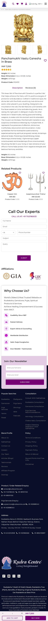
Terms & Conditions (33, 438)
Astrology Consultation (34, 416)
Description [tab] (17, 88)
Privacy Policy (30, 442)
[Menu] (46, 4)
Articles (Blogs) (7, 458)
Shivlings (17, 408)
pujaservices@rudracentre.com (14, 504)
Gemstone (5, 403)
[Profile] (26, 4)
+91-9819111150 (23, 492)
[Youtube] (9, 576)
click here (36, 610)
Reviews (4, 466)
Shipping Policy (31, 446)
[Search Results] (13, 4)
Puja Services (4, 408)
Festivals (16, 416)
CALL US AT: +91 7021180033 (24, 216)
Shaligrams (17, 399)
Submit (24, 258)
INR (39, 4)
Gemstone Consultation (34, 406)
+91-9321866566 (23, 533)
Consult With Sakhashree (35, 398)
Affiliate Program (8, 471)
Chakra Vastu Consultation (35, 421)
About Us (5, 438)
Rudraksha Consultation (34, 402)
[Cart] (22, 4)
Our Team (5, 454)
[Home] (4, 4)
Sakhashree (5, 442)
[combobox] (8, 232)
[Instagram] (14, 576)
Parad (3, 418)
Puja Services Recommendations (32, 411)
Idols (15, 412)
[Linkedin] (19, 576)
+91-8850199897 (39, 533)
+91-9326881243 (33, 504)
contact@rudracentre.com (12, 489)
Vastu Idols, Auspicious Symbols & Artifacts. (18, 9)
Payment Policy (31, 450)
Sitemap (4, 475)
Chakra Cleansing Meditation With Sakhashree (32, 426)
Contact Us (5, 446)
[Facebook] (3, 576)
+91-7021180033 (8, 492)
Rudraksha (5, 399)
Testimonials (6, 462)
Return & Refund (31, 454)
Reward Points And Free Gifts (34, 459)
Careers (4, 450)
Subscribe (25, 382)
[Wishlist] (18, 4)
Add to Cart (12, 618)
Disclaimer (29, 464)
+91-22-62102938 (9, 533)
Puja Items (17, 403)
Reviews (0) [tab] (30, 88)
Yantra (3, 413)
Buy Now (36, 618)
